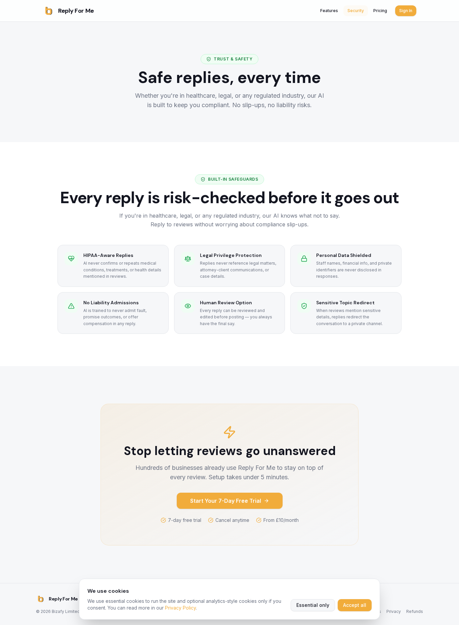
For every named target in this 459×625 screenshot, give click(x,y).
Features (329, 10)
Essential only (312, 605)
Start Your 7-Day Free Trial (225, 500)
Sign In (405, 10)
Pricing (380, 10)
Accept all (354, 605)
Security (355, 10)
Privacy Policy (180, 608)
